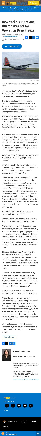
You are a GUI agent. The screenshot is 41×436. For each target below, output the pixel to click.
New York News (9, 337)
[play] (3, 434)
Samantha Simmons (11, 36)
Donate (34, 3)
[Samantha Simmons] (6, 355)
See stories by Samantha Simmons (26, 379)
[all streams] (38, 433)
